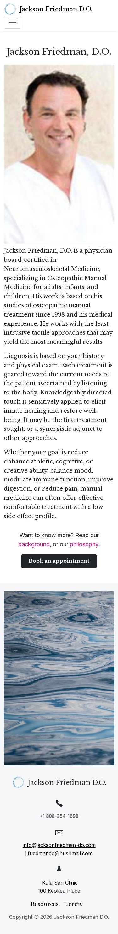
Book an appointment (59, 561)
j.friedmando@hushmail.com (59, 853)
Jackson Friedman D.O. (56, 9)
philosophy (84, 544)
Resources (45, 904)
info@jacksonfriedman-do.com (59, 845)
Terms (73, 904)
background (34, 544)
